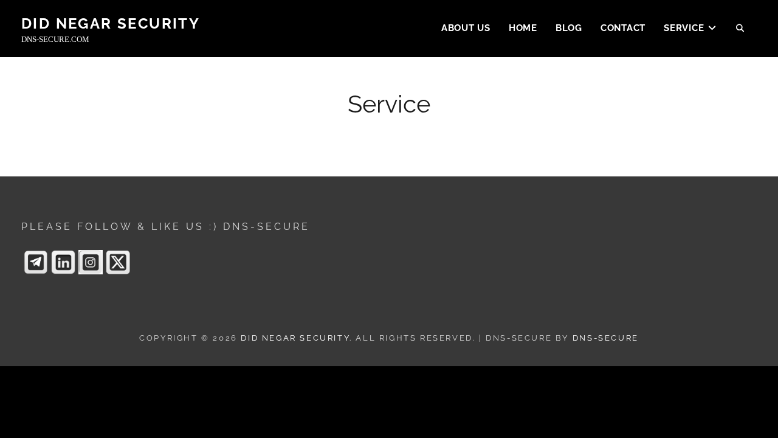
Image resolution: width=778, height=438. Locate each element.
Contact (623, 28)
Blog (569, 28)
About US (466, 28)
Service (684, 28)
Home (523, 28)
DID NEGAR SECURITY (110, 23)
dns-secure (606, 337)
